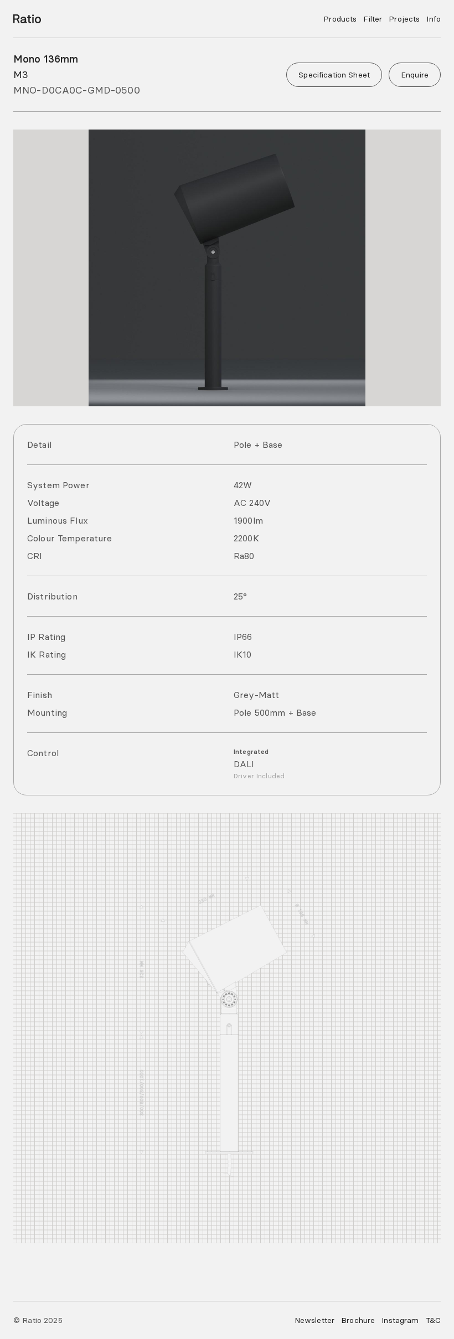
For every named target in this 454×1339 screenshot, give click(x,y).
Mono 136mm (45, 59)
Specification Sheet (334, 75)
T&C (433, 1320)
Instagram (400, 1320)
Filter (372, 19)
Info (433, 19)
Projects (404, 19)
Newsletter (314, 1320)
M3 (20, 74)
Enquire (415, 75)
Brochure (358, 1320)
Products (340, 19)
